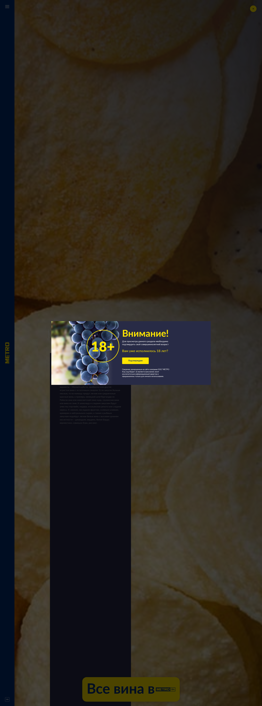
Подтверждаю (135, 361)
